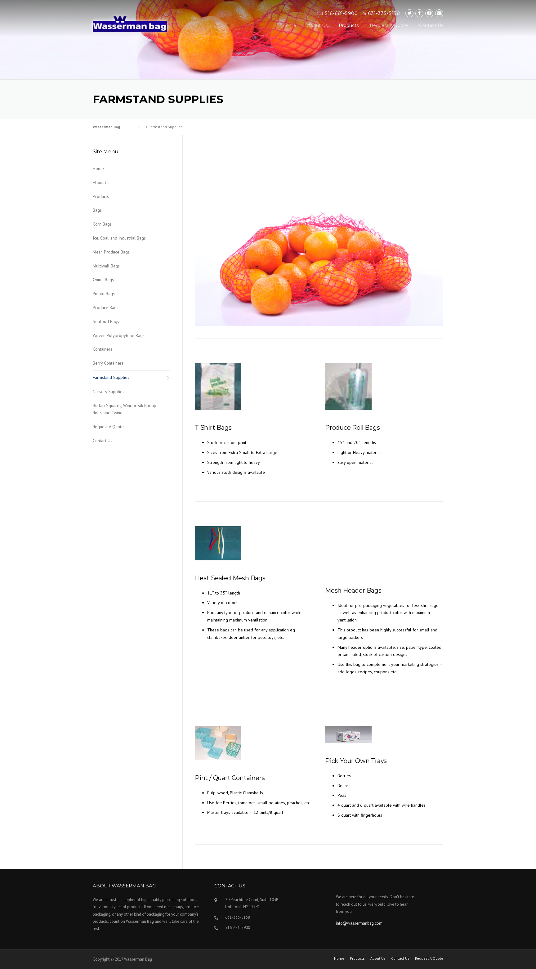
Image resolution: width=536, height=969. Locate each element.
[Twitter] (409, 13)
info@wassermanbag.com (359, 923)
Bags (97, 210)
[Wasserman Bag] (130, 23)
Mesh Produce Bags (111, 252)
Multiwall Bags (106, 266)
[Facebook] (419, 13)
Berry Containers (108, 363)
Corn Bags (102, 224)
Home (289, 25)
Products (349, 25)
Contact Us (431, 25)
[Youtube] (429, 13)
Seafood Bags (106, 321)
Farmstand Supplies (111, 377)
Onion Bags (103, 279)
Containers (102, 349)
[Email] (439, 13)
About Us (317, 25)
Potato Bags (104, 293)
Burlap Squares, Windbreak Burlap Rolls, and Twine (124, 409)
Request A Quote (389, 25)
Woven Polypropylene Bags (119, 335)
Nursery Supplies (108, 391)
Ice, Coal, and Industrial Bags (119, 238)
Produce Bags (105, 307)
